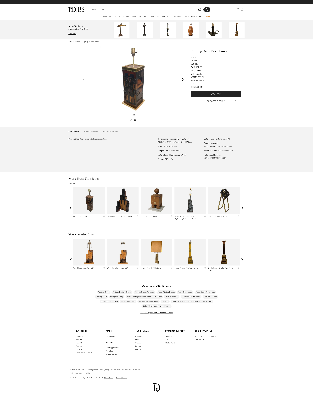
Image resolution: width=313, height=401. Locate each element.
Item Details (73, 131)
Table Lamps (95, 42)
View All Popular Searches (156, 312)
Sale (208, 16)
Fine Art (79, 343)
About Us (138, 336)
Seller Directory (111, 354)
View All (71, 183)
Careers (138, 343)
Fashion (178, 16)
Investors (138, 346)
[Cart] (242, 9)
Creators (79, 349)
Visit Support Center (172, 339)
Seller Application (112, 347)
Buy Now (216, 93)
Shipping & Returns (110, 131)
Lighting (136, 16)
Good (215, 143)
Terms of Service (121, 378)
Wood (183, 154)
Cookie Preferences (76, 373)
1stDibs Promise (170, 343)
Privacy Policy (104, 370)
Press (137, 339)
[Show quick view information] (103, 216)
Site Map (87, 373)
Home (70, 42)
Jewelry (155, 16)
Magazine (205, 336)
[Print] (135, 120)
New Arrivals (109, 16)
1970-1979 (168, 159)
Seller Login (110, 351)
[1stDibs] (76, 9)
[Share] (131, 120)
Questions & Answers (84, 353)
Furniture (124, 16)
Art (146, 16)
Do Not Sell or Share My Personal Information (125, 370)
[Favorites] (238, 9)
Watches (166, 16)
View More (72, 34)
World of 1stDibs (194, 16)
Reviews (138, 349)
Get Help (168, 336)
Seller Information (90, 131)
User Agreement (93, 370)
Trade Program (111, 336)
